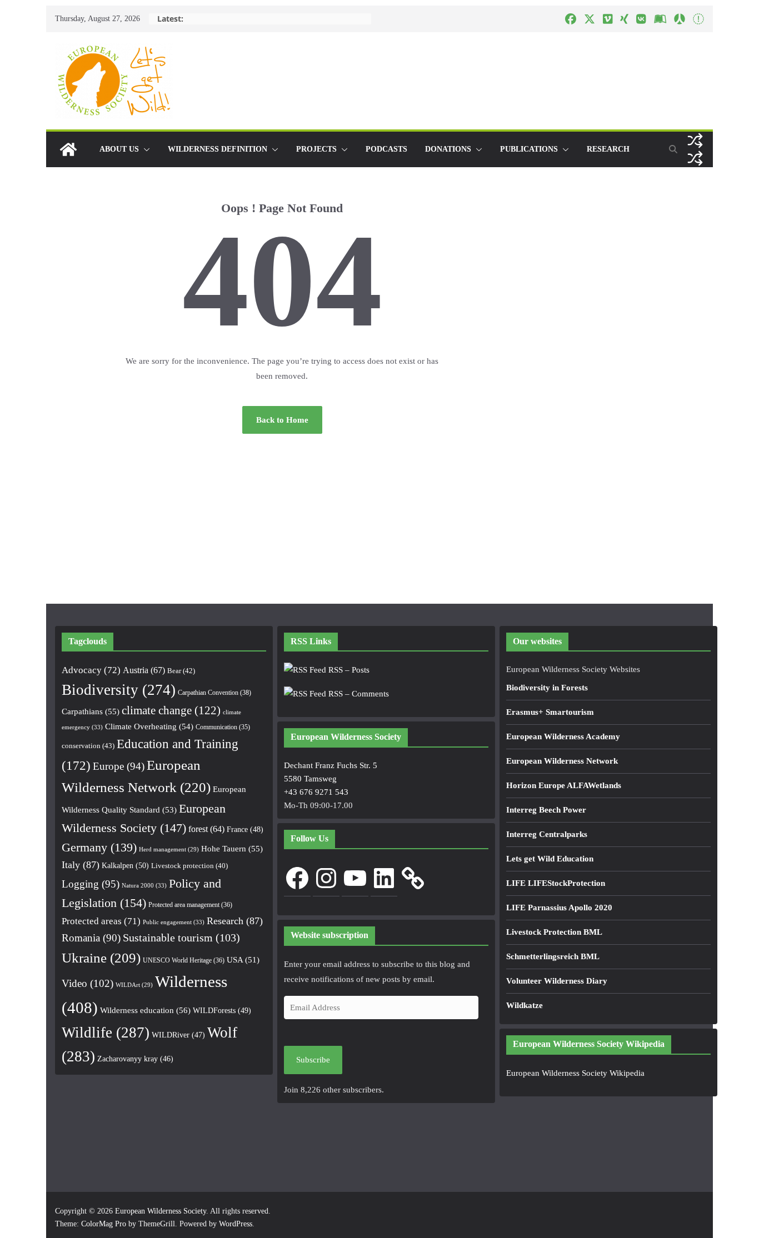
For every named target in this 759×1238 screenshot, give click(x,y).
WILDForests (222, 1010)
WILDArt (134, 985)
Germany (99, 847)
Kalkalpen (125, 865)
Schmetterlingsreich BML (553, 956)
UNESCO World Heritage (183, 960)
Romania (91, 938)
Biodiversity (119, 689)
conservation (88, 745)
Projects (316, 149)
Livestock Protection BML (554, 932)
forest (206, 829)
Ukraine (101, 957)
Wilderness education (145, 1010)
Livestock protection (189, 866)
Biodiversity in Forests (547, 687)
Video (87, 983)
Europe (118, 766)
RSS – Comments (357, 693)
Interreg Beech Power (546, 809)
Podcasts (386, 149)
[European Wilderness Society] (68, 149)
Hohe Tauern (232, 848)
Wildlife (105, 1032)
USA (243, 959)
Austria (144, 670)
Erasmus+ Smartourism (550, 712)
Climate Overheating (149, 726)
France (245, 829)
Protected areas (101, 921)
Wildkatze (524, 1005)
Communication (223, 727)
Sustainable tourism (181, 938)
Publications (529, 149)
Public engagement (173, 922)
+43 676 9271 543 (316, 792)
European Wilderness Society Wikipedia (575, 1073)
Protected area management (190, 905)
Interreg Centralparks (546, 834)
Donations (448, 149)
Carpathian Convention (214, 692)
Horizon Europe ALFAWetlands (563, 785)
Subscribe (313, 1059)
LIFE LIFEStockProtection (555, 883)
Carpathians (90, 711)
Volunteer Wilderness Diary (556, 980)
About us (119, 149)
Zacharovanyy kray (135, 1059)
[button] (144, 149)
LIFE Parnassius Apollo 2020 (559, 907)
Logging (90, 884)
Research (608, 149)
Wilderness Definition (217, 149)
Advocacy (91, 670)
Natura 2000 (144, 885)
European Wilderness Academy (563, 736)
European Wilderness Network (562, 760)
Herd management (169, 849)
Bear (181, 670)
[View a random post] (695, 140)
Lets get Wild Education (549, 858)
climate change (171, 710)
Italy (80, 864)
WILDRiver (178, 1035)
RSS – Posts (347, 669)
